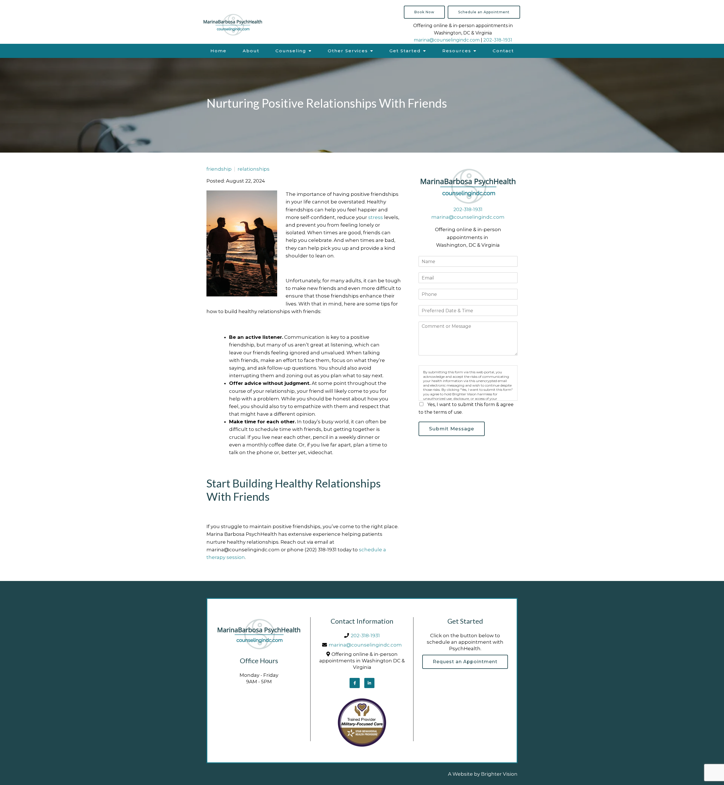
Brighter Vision (499, 774)
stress (375, 217)
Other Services (348, 50)
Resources (456, 50)
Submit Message (451, 428)
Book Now (424, 12)
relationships (254, 169)
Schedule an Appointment (484, 12)
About (251, 50)
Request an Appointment (465, 661)
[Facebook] (355, 683)
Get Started (405, 50)
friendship (219, 169)
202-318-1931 (497, 40)
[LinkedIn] (369, 683)
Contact (503, 50)
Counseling (290, 50)
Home (218, 50)
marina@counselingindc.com (447, 40)
